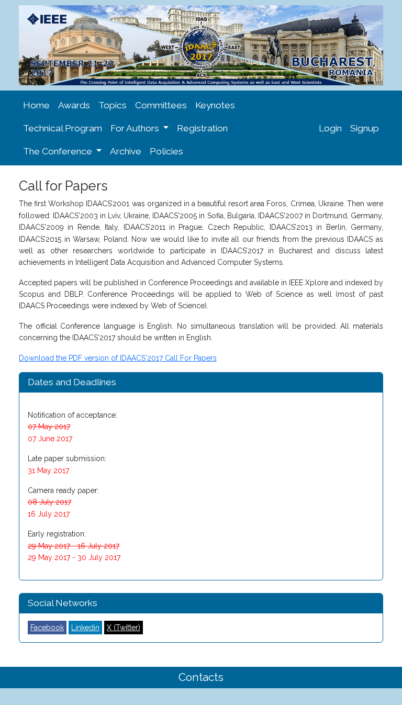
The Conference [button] (58, 151)
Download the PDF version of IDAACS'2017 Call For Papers (118, 358)
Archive (125, 151)
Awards (74, 105)
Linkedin (85, 627)
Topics (112, 105)
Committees (161, 105)
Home (36, 105)
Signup (364, 128)
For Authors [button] (135, 128)
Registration (202, 128)
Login (330, 128)
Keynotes (215, 105)
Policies (166, 151)
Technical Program (62, 128)
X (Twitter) (123, 627)
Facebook (47, 627)
